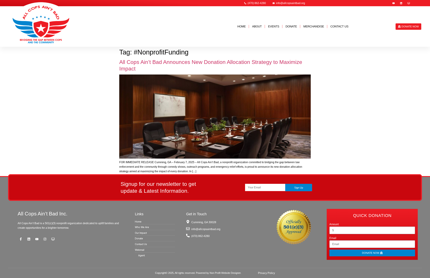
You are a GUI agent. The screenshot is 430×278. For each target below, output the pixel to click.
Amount (334, 224)
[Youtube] (393, 3)
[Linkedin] (401, 3)
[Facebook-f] (21, 239)
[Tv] (408, 3)
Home (241, 26)
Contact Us (339, 26)
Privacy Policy (266, 273)
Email (332, 238)
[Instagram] (45, 239)
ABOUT (257, 26)
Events (273, 26)
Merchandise (313, 26)
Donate (291, 26)
